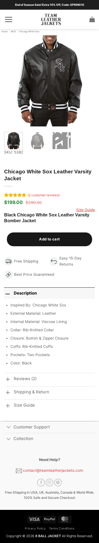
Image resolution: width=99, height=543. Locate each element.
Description (25, 293)
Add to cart (49, 239)
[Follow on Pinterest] (58, 483)
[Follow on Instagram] (49, 483)
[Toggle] (8, 428)
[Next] (86, 81)
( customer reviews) (44, 195)
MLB (13, 31)
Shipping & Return (31, 392)
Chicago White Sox (29, 31)
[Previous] (13, 81)
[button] (8, 19)
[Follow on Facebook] (41, 483)
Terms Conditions (61, 528)
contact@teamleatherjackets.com (52, 470)
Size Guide (85, 210)
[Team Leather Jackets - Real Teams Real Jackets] (51, 19)
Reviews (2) (25, 378)
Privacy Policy (35, 528)
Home (4, 31)
